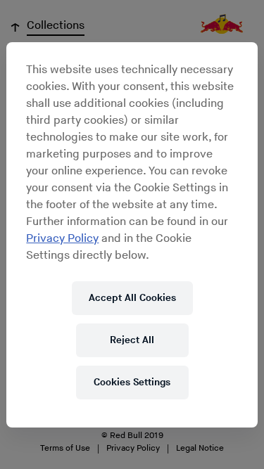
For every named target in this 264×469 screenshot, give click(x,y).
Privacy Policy (62, 238)
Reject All (132, 340)
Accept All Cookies (132, 298)
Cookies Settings (132, 382)
